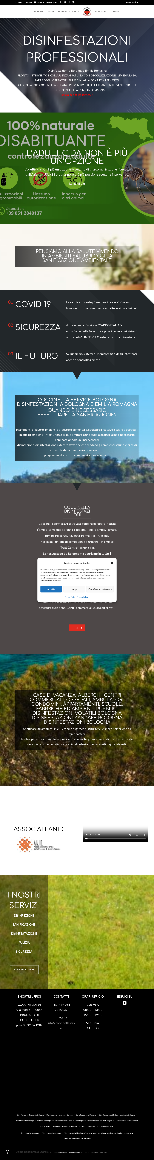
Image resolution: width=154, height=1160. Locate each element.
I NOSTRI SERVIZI (24, 969)
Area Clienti (131, 2)
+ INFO (77, 628)
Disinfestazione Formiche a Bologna (69, 1120)
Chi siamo (38, 12)
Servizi (99, 12)
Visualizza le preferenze (100, 589)
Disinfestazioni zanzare (55, 1115)
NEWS (51, 12)
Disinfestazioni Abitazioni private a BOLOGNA (81, 1133)
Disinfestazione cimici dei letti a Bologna (69, 1126)
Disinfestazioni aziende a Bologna (76, 1138)
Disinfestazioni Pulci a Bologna (100, 1126)
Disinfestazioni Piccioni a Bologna (30, 1115)
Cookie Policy (70, 597)
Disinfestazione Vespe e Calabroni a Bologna (34, 1120)
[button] (112, 562)
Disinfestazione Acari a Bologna (99, 1120)
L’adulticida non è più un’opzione (77, 157)
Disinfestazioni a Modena (51, 1133)
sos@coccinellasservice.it (77, 95)
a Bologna (69, 1115)
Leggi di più (77, 183)
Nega (74, 589)
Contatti (115, 12)
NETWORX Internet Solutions (94, 1152)
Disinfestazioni (67, 12)
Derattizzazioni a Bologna (86, 1115)
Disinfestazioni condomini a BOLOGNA (117, 1133)
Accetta (51, 589)
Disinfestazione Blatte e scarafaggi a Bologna (117, 1115)
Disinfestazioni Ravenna (29, 1133)
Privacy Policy (82, 597)
